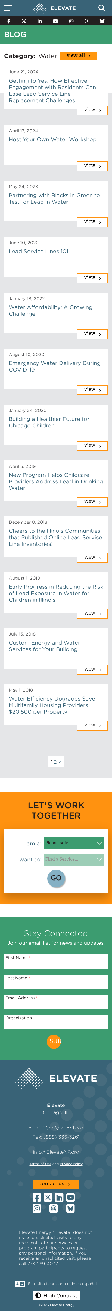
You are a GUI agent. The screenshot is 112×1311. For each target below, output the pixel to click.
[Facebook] (9, 20)
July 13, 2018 (22, 634)
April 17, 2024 (23, 130)
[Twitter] (24, 20)
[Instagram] (71, 20)
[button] (56, 1295)
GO (56, 878)
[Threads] (86, 20)
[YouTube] (55, 20)
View (89, 110)
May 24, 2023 (23, 186)
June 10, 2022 (24, 242)
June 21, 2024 (24, 71)
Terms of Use (40, 1164)
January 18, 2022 (27, 298)
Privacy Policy (71, 1164)
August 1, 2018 (24, 578)
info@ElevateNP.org (56, 1152)
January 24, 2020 (27, 410)
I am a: (32, 843)
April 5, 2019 (22, 466)
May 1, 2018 (21, 690)
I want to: (28, 859)
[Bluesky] (102, 20)
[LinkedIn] (39, 20)
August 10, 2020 (26, 354)
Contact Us (51, 1184)
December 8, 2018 (28, 522)
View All (76, 55)
